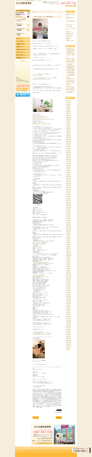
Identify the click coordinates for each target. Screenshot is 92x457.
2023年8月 (68, 166)
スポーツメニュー (57, 448)
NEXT (58, 417)
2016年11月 (68, 297)
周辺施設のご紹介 (70, 33)
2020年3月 (68, 242)
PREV (36, 417)
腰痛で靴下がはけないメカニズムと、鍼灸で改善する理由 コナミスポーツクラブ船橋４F (70, 81)
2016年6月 (68, 307)
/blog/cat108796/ (36, 223)
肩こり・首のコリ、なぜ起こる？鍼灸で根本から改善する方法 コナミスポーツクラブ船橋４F (70, 89)
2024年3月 (68, 154)
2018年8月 (68, 259)
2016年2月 (68, 314)
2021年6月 (68, 214)
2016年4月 (68, 310)
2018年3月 (68, 268)
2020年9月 (68, 231)
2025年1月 (68, 135)
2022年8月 (68, 189)
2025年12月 (68, 115)
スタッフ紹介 (22, 448)
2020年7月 (68, 235)
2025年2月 (68, 133)
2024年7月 (68, 146)
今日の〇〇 (68, 31)
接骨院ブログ (69, 36)
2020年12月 (68, 226)
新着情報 (68, 38)
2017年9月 (68, 279)
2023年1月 (68, 179)
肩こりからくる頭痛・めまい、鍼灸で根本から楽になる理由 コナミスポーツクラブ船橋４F (70, 61)
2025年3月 (68, 132)
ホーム (17, 448)
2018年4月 (68, 266)
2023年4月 (68, 174)
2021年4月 (68, 218)
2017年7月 (68, 283)
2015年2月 (68, 336)
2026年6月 (68, 104)
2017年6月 (68, 284)
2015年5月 (68, 331)
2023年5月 (68, 172)
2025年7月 (68, 124)
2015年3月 (68, 334)
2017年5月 (68, 286)
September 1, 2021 (46, 79)
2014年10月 (68, 343)
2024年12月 (68, 137)
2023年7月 (68, 168)
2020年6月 (68, 237)
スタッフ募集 (69, 26)
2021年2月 (68, 222)
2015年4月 (68, 332)
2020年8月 (68, 233)
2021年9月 (68, 209)
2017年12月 (68, 273)
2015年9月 (68, 323)
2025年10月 (68, 119)
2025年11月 (68, 117)
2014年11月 (68, 342)
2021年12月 (68, 203)
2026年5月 (68, 106)
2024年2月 (68, 155)
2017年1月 (68, 294)
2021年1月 (68, 224)
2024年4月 (68, 152)
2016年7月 (68, 305)
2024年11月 (68, 139)
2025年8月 (68, 122)
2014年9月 (68, 345)
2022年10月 (68, 185)
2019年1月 (68, 249)
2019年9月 (68, 244)
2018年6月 (68, 262)
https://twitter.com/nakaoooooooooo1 (40, 116)
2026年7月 (68, 102)
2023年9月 (68, 165)
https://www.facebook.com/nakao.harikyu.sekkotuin (43, 119)
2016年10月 (68, 299)
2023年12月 (68, 159)
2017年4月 (68, 288)
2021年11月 (68, 205)
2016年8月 (68, 303)
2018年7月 (68, 261)
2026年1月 (68, 113)
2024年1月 (68, 157)
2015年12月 (68, 318)
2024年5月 (68, 150)
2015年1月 (68, 338)
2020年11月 (68, 227)
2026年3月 (68, 109)
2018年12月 (68, 251)
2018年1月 (68, 272)
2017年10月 (68, 277)
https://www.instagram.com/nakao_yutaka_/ (42, 123)
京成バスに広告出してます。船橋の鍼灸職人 (43, 16)
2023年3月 (68, 176)
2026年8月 (68, 100)
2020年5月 (68, 238)
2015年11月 (68, 320)
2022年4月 (68, 196)
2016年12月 (68, 296)
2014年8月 (68, 347)
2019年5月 (68, 248)
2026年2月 (68, 111)
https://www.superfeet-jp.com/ (39, 275)
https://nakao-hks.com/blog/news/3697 (41, 262)
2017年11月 (68, 275)
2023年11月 (68, 161)
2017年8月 (68, 281)
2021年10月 (68, 207)
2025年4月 (68, 130)
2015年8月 (68, 325)
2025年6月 (68, 126)
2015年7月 (68, 327)
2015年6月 (68, 329)
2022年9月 (68, 187)
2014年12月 (68, 340)
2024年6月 (68, 148)
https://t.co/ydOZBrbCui (38, 75)
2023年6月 (68, 170)
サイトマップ (22, 449)
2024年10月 (68, 141)
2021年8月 (68, 211)
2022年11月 (68, 183)
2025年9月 (68, 120)
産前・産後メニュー (66, 448)
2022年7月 (68, 190)
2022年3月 (68, 198)
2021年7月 (68, 213)
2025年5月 (68, 128)
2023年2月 (68, 178)
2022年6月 (68, 192)
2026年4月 (68, 108)
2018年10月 (68, 255)
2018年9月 (68, 257)
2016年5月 (68, 308)
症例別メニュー (37, 448)
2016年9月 (68, 301)
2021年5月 (68, 216)
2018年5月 (68, 264)
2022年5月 (68, 194)
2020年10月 (68, 229)
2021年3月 (68, 220)
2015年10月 (68, 321)
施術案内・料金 (29, 448)
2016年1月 (68, 316)
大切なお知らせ (69, 35)
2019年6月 (68, 246)
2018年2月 (68, 270)
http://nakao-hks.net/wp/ (40, 244)
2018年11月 (68, 253)
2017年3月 (68, 290)
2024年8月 (68, 144)
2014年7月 (68, 349)
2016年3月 (68, 312)
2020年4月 (68, 240)
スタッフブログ (69, 24)
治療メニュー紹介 (70, 40)
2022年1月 (68, 202)
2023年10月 (68, 163)
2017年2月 (68, 292)
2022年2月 (68, 200)
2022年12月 (68, 181)
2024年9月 (68, 143)
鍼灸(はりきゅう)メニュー (46, 448)
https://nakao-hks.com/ (37, 121)
